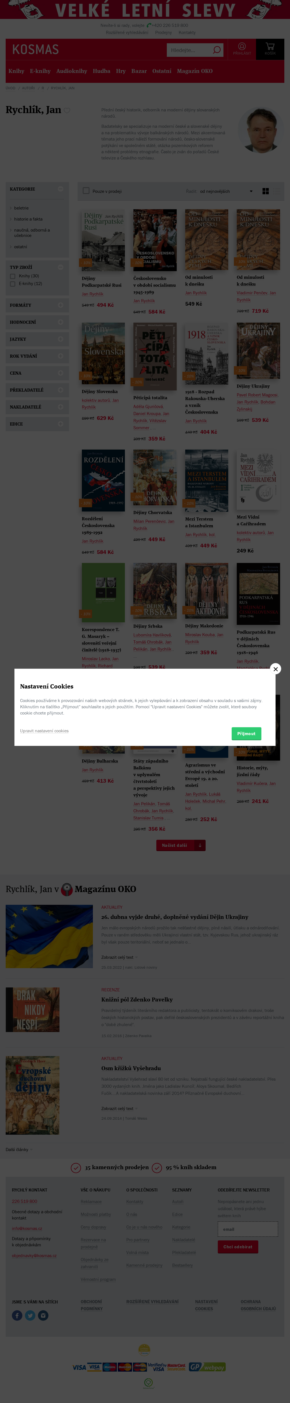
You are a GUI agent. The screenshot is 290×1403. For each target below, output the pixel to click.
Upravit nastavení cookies (44, 730)
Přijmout (246, 733)
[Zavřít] (275, 668)
